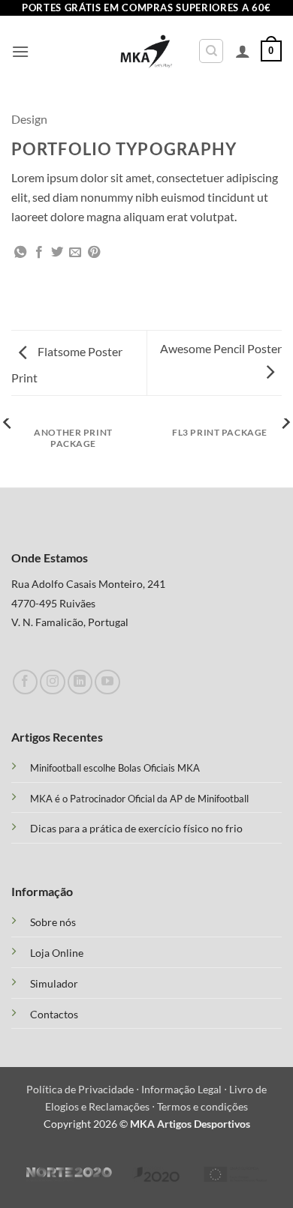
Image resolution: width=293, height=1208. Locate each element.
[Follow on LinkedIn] (80, 682)
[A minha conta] (242, 50)
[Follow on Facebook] (25, 682)
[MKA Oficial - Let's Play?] (147, 51)
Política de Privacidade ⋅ (83, 1089)
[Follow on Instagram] (52, 682)
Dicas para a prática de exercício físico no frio (136, 828)
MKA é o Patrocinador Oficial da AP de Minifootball (139, 799)
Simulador (54, 984)
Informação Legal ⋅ (185, 1089)
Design (29, 119)
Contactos (54, 1015)
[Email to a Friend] (75, 252)
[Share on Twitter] (57, 252)
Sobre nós (53, 922)
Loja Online (56, 953)
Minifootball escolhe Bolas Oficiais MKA (115, 768)
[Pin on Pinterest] (94, 252)
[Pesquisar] (211, 51)
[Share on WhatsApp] (20, 252)
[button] (20, 51)
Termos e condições (202, 1106)
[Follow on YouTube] (107, 682)
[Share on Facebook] (39, 252)
